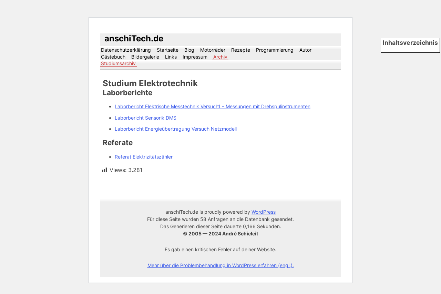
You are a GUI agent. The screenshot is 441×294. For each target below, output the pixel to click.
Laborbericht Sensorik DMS (145, 118)
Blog (189, 50)
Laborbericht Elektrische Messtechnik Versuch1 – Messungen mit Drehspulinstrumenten (212, 106)
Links (171, 57)
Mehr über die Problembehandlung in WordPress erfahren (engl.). (220, 265)
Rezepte (240, 50)
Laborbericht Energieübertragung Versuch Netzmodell (176, 129)
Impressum (195, 57)
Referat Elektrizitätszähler (144, 157)
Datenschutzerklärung (126, 50)
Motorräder (212, 50)
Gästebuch (113, 57)
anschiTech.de (133, 38)
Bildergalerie (145, 57)
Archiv (220, 57)
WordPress (264, 212)
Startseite (167, 50)
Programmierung (275, 50)
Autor (305, 50)
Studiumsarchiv (118, 63)
